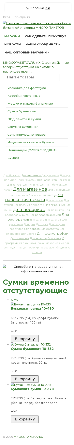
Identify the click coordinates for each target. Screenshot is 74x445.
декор (50, 243)
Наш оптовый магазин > (27, 52)
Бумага (13, 158)
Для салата (37, 219)
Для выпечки (31, 175)
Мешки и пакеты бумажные (30, 103)
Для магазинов (30, 189)
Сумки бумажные (21, 111)
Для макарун (56, 189)
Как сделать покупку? (45, 36)
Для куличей (31, 184)
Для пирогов (35, 204)
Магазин (12, 36)
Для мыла (35, 195)
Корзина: (40, 8)
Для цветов (28, 233)
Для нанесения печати (34, 197)
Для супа (29, 224)
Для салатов (53, 219)
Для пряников (55, 210)
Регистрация (22, 16)
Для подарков (29, 209)
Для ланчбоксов (51, 184)
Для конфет (14, 184)
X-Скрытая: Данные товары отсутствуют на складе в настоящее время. (36, 67)
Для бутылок (12, 175)
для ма (59, 243)
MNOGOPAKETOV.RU (19, 62)
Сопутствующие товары (26, 134)
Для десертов (50, 175)
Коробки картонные (23, 95)
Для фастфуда (49, 228)
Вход (6, 16)
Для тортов (32, 228)
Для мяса (47, 195)
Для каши (64, 179)
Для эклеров (38, 238)
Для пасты (20, 204)
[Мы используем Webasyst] (65, 436)
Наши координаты (43, 44)
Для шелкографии (52, 233)
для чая (17, 247)
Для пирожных (55, 204)
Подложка (54, 238)
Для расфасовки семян (45, 214)
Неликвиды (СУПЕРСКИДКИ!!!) (32, 150)
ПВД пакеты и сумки (24, 119)
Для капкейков (47, 179)
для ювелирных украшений (41, 247)
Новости (12, 44)
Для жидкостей (26, 179)
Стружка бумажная (22, 127)
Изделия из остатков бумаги (30, 142)
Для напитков (54, 200)
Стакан (41, 243)
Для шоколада (19, 238)
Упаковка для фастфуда (26, 88)
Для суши (42, 224)
